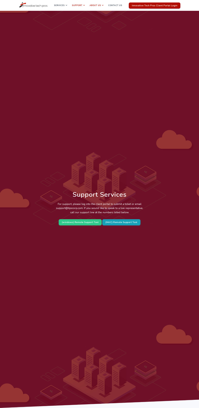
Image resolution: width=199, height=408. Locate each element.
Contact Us (115, 5)
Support (77, 5)
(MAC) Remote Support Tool (121, 222)
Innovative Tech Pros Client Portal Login (154, 5)
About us (95, 5)
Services (59, 5)
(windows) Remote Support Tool (80, 222)
